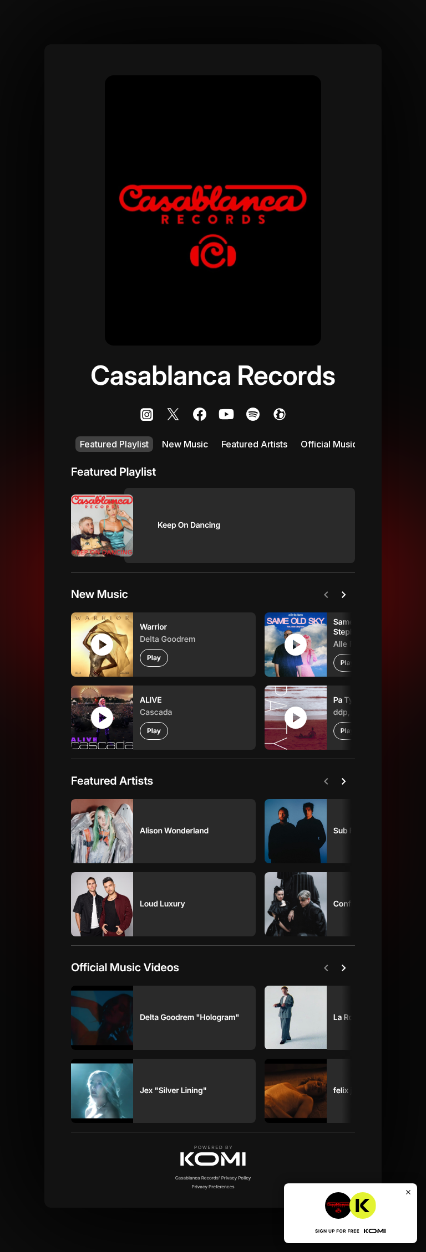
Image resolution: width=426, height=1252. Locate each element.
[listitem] (146, 414)
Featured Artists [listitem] (254, 444)
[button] (213, 1156)
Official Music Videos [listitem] (345, 444)
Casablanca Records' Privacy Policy (213, 1178)
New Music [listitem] (185, 444)
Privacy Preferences (213, 1186)
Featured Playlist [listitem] (114, 444)
